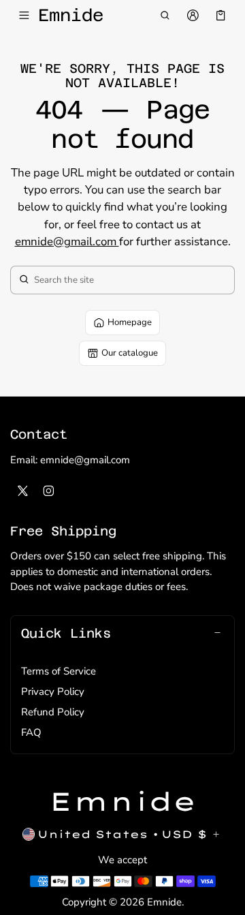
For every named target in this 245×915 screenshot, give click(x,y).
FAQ (31, 732)
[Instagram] (49, 490)
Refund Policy (52, 712)
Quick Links (66, 632)
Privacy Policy (52, 691)
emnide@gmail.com (67, 241)
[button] (164, 15)
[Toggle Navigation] (24, 15)
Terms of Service (58, 671)
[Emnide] (122, 802)
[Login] (193, 15)
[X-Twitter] (23, 490)
